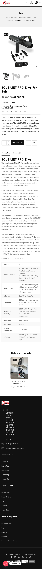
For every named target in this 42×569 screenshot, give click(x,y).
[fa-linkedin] (16, 111)
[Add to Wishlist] (28, 142)
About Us (5, 462)
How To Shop (6, 523)
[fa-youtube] (23, 557)
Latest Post (5, 466)
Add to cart (17, 143)
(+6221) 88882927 (12, 444)
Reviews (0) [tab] (17, 153)
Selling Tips (5, 470)
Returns (4, 532)
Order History (6, 510)
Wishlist (4, 506)
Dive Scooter (14, 106)
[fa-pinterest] (20, 111)
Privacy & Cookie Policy (9, 541)
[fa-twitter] (11, 111)
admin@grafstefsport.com (15, 448)
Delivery (4, 536)
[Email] (5, 563)
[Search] (27, 3)
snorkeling (26, 166)
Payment (4, 528)
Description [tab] (6, 153)
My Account (6, 493)
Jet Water (23, 106)
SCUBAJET (9, 108)
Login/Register (6, 497)
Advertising (5, 475)
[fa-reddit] (24, 111)
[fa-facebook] (7, 111)
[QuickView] (34, 142)
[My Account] (31, 3)
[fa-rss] (30, 557)
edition (11, 234)
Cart (3, 501)
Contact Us (5, 479)
